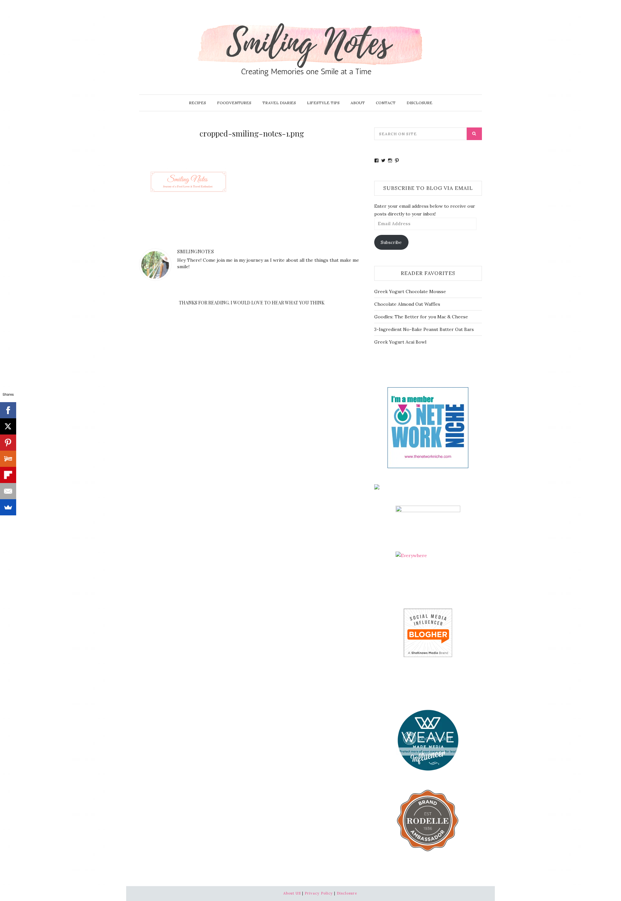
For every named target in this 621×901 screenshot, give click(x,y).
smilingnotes (195, 251)
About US (292, 893)
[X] (8, 426)
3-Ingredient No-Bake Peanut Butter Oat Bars (424, 329)
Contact (386, 102)
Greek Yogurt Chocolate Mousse (410, 291)
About (358, 102)
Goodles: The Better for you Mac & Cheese (421, 317)
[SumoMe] (8, 507)
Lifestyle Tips (323, 102)
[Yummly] (8, 459)
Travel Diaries (279, 102)
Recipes (197, 102)
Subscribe (391, 242)
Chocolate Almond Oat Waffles (407, 304)
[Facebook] (8, 410)
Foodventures (234, 102)
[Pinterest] (8, 442)
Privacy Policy (319, 893)
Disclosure (419, 102)
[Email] (8, 491)
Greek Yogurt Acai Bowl (400, 342)
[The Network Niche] (427, 427)
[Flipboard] (8, 475)
